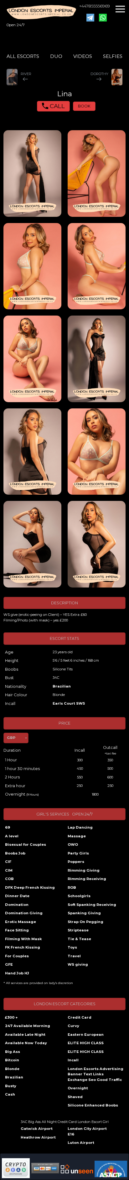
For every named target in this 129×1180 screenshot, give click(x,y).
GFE (9, 964)
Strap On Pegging (85, 922)
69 (7, 827)
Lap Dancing (80, 827)
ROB (72, 887)
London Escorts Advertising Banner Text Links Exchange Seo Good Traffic (95, 1074)
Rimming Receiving (87, 879)
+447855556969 (94, 6)
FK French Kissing (22, 947)
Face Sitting (17, 930)
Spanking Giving (84, 913)
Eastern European (86, 1034)
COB (9, 879)
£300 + (11, 1017)
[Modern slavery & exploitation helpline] (77, 1168)
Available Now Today (26, 1043)
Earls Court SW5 (69, 703)
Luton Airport (81, 1142)
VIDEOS (82, 56)
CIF (8, 861)
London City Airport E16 (87, 1131)
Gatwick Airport (37, 1128)
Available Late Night (25, 1034)
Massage (77, 836)
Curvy (73, 1026)
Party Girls (78, 853)
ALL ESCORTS (23, 56)
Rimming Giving (84, 870)
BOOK (84, 106)
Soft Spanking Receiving (92, 904)
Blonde (12, 1069)
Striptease (78, 930)
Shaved (75, 1097)
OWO (73, 844)
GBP (11, 737)
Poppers (76, 861)
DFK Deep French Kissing (30, 887)
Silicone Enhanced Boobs (93, 1105)
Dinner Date (17, 896)
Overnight (78, 1088)
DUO (56, 56)
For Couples (17, 956)
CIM (9, 870)
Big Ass (12, 1051)
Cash (10, 1094)
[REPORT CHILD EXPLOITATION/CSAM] (111, 1169)
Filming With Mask (23, 939)
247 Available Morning (27, 1026)
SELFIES (112, 56)
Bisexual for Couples (25, 844)
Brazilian (62, 686)
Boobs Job (15, 853)
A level (11, 836)
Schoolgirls (79, 896)
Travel (74, 956)
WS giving (78, 964)
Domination (16, 904)
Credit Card (79, 1017)
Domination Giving (24, 913)
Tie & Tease (79, 939)
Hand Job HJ (17, 973)
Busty (10, 1086)
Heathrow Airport (38, 1137)
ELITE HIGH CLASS (86, 1043)
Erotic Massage (20, 922)
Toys (72, 947)
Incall (73, 1060)
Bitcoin (12, 1060)
